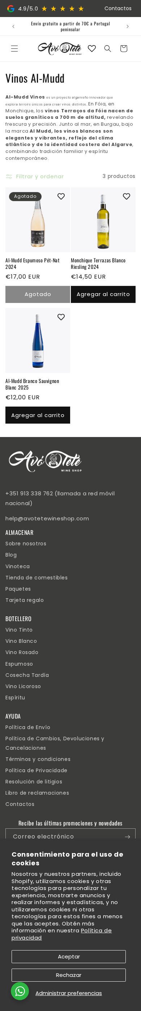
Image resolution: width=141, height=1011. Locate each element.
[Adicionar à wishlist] (61, 196)
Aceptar (69, 956)
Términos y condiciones (37, 759)
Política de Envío (27, 727)
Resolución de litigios (33, 781)
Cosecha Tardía (27, 675)
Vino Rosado (22, 652)
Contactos (118, 8)
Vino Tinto (19, 629)
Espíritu (15, 697)
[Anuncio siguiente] (128, 26)
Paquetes (18, 588)
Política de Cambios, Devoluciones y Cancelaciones (54, 743)
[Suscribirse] (127, 836)
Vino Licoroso (23, 686)
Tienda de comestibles (36, 577)
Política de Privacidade (36, 770)
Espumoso (19, 663)
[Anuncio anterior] (13, 26)
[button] (14, 49)
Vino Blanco (21, 641)
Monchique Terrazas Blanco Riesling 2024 (98, 263)
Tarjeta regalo (24, 600)
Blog (11, 554)
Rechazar (68, 975)
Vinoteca (17, 566)
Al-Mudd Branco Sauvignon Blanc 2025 (32, 384)
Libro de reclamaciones (37, 792)
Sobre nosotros (25, 543)
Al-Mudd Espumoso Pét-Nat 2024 (32, 263)
